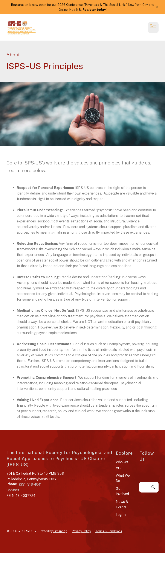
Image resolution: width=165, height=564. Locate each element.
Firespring (60, 531)
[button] (157, 7)
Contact (12, 490)
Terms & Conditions (108, 531)
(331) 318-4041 (30, 484)
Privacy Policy (81, 531)
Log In (121, 515)
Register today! (94, 9)
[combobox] (143, 487)
